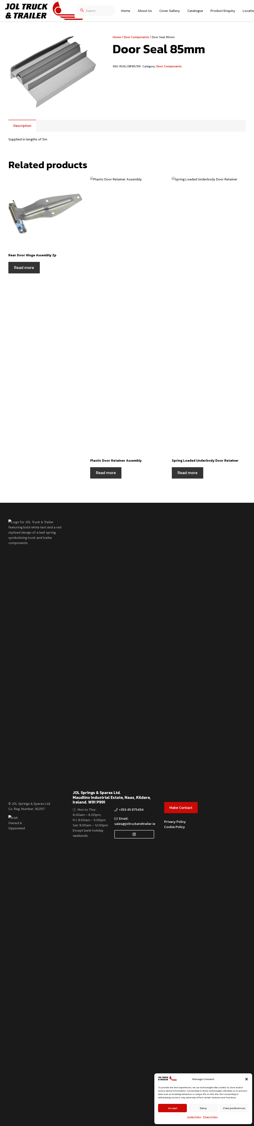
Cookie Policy (194, 1117)
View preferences (234, 1108)
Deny (203, 1108)
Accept (172, 1108)
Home (117, 37)
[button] (246, 1079)
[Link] (44, 10)
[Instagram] (134, 834)
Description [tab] (22, 125)
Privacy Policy (210, 1117)
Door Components (136, 37)
